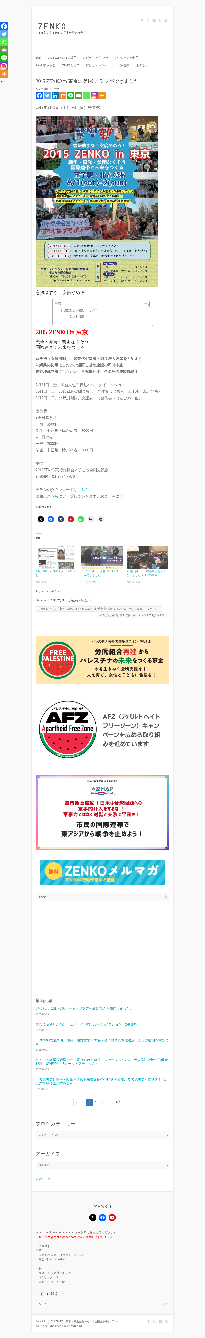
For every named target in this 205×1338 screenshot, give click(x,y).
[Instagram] (94, 95)
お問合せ (142, 65)
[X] (92, 1217)
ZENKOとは (69, 65)
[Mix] (62, 95)
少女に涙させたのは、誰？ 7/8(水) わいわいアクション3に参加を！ (88, 1024)
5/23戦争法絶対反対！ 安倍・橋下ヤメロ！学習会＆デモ (133, 615)
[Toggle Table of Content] (144, 304)
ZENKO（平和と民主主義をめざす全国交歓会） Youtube (154, 21)
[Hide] (1, 81)
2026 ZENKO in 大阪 (60, 57)
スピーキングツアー (95, 57)
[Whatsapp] (86, 95)
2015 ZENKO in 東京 (80, 310)
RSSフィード (43, 1179)
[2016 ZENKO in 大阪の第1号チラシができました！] (102, 557)
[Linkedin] (55, 95)
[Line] (70, 95)
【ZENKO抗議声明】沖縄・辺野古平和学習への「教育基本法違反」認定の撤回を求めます (102, 1042)
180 (118, 1102)
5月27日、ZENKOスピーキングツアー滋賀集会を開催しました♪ (84, 1008)
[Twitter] (47, 95)
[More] (102, 95)
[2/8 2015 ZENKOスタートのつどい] (56, 557)
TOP (38, 57)
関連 (83, 316)
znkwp (43, 600)
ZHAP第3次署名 (45, 65)
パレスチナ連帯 (125, 57)
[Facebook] (39, 95)
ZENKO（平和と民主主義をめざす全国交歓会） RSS (160, 21)
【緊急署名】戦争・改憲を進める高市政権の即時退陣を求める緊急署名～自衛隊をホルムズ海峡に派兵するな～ (102, 1081)
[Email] (78, 95)
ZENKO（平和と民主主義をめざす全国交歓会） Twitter (148, 21)
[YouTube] (112, 1217)
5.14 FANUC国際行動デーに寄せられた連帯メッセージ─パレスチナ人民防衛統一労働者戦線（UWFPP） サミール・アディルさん (102, 1061)
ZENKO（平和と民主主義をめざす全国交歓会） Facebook (142, 21)
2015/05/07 (57, 600)
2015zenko (57, 591)
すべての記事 (121, 65)
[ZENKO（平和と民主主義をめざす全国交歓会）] (62, 29)
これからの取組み (78, 600)
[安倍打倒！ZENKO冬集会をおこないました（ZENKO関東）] (147, 557)
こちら (83, 489)
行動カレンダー (96, 65)
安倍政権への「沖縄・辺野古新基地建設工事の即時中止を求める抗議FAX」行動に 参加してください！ (98, 608)
